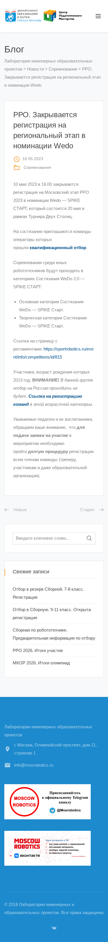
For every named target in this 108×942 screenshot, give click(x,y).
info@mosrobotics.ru (33, 765)
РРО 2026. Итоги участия (38, 650)
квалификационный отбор (58, 247)
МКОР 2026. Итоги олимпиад (41, 662)
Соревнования (37, 167)
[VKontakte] (54, 927)
